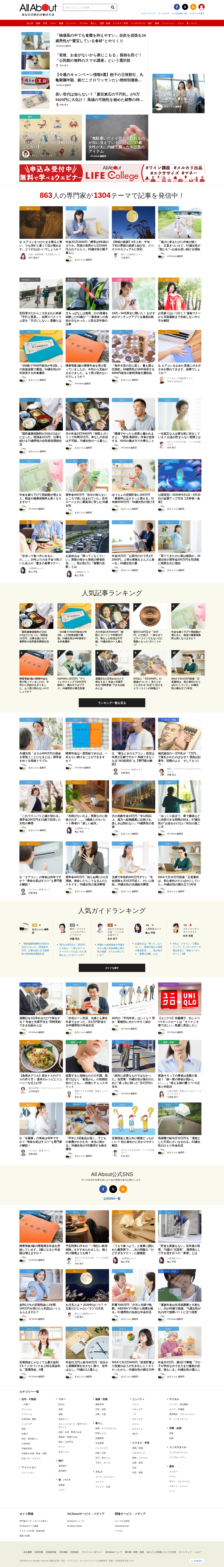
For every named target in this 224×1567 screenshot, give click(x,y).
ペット (172, 1491)
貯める (61, 1404)
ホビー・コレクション (179, 1481)
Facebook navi (122, 1526)
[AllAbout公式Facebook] (177, 7)
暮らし (94, 23)
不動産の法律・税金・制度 (34, 1453)
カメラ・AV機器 (176, 1409)
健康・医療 (101, 1399)
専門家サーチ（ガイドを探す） (34, 1521)
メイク (135, 1404)
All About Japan (74, 1526)
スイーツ (99, 1482)
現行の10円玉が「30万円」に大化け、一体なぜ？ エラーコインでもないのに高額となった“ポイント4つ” (73, 949)
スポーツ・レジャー (178, 1486)
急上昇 (30, 23)
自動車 (61, 1485)
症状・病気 (100, 1409)
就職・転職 (137, 1448)
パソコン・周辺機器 (178, 1404)
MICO (135, 1434)
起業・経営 (137, 1463)
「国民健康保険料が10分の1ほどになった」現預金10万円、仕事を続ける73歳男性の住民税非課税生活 (35, 948)
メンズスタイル (138, 23)
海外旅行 (62, 1466)
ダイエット (137, 1429)
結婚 (171, 1438)
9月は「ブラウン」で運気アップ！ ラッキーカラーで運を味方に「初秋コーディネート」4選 (187, 948)
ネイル (135, 1424)
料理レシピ (100, 1433)
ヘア (134, 1414)
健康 (61, 23)
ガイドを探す (198, 13)
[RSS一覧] (193, 7)
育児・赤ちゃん (102, 1458)
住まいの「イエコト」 (32, 1458)
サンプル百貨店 (122, 1521)
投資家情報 (51, 1552)
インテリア (27, 1424)
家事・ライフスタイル (105, 1428)
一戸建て (26, 1404)
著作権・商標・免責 (134, 1552)
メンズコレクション (178, 1452)
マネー (53, 23)
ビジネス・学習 (120, 23)
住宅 (45, 23)
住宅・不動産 (29, 1399)
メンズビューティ (177, 1457)
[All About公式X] (185, 7)
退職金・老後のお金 (67, 1437)
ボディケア (137, 1419)
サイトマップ (149, 13)
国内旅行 (62, 1471)
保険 (60, 1414)
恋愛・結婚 (105, 23)
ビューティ (71, 23)
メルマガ (165, 13)
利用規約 (74, 1552)
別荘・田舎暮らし (30, 1439)
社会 (134, 1467)
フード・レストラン (104, 1477)
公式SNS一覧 (180, 13)
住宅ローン (63, 1419)
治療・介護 (100, 1414)
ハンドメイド (101, 1448)
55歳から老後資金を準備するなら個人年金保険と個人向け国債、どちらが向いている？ (111, 949)
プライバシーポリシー (92, 1552)
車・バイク (192, 23)
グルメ (180, 23)
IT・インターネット (178, 1419)
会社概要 (27, 1552)
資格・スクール (139, 1458)
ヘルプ (197, 1552)
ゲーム (172, 1476)
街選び (25, 1434)
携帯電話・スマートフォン (181, 1414)
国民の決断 (24, 1536)
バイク (61, 1490)
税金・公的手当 (65, 1442)
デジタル (83, 23)
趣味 (157, 23)
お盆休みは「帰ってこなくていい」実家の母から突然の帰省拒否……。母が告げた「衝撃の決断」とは (148, 948)
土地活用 (26, 1443)
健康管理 (99, 1404)
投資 (60, 1409)
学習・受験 (137, 1472)
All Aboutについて (113, 1552)
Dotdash (198, 1561)
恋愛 (171, 1433)
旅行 (150, 23)
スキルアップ (138, 1453)
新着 (38, 23)
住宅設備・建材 (29, 1419)
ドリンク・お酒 (102, 1487)
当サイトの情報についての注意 (161, 1552)
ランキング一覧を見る (112, 702)
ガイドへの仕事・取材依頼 (32, 1531)
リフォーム (27, 1414)
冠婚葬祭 (99, 1438)
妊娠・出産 (100, 1453)
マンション (27, 1409)
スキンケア (137, 1409)
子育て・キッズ (102, 1463)
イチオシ (119, 1531)
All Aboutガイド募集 (28, 1526)
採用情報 (39, 1552)
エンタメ (173, 1471)
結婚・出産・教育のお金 (70, 1432)
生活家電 (99, 1443)
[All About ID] (201, 7)
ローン (61, 1447)
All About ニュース (76, 1521)
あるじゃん (63, 1451)
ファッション (168, 23)
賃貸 (24, 1429)
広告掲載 (63, 1552)
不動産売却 (27, 1448)
